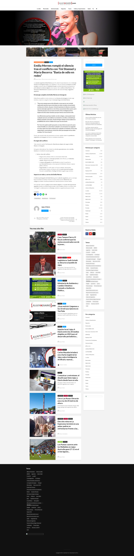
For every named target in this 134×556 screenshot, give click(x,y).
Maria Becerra (45, 198)
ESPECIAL (59, 280)
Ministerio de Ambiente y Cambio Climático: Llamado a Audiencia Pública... (68, 287)
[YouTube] (90, 233)
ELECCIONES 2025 (89, 162)
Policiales (87, 202)
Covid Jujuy (97, 254)
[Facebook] (86, 233)
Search (94, 65)
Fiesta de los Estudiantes (91, 173)
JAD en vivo (87, 179)
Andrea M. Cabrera (63, 364)
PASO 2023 (88, 199)
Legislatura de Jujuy (94, 274)
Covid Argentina (89, 254)
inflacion (92, 272)
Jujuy (87, 274)
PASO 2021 (87, 196)
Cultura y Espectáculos (79, 8)
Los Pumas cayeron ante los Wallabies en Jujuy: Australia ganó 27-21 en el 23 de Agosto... (68, 448)
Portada (46, 62)
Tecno (69, 8)
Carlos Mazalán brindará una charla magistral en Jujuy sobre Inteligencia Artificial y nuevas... (68, 356)
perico (98, 283)
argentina (88, 250)
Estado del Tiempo (90, 263)
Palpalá (87, 283)
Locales (39, 8)
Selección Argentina (90, 297)
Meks (68, 552)
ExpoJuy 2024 (88, 170)
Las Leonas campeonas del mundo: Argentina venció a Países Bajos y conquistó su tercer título (93, 134)
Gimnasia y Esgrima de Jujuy (92, 270)
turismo (88, 303)
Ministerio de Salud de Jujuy (92, 281)
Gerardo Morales (94, 268)
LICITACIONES (88, 185)
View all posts (44, 210)
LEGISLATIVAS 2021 (89, 182)
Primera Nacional (97, 286)
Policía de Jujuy (89, 286)
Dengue (99, 259)
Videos (69, 257)
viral (87, 306)
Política (87, 205)
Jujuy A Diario (38, 79)
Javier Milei (98, 272)
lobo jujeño (95, 277)
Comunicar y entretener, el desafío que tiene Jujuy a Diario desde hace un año (68, 377)
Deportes (63, 8)
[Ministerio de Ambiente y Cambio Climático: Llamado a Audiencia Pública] (42, 288)
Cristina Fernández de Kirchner (92, 256)
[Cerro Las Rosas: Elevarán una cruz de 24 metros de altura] (42, 403)
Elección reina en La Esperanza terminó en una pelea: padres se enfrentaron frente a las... (68, 425)
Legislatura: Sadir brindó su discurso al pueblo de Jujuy (68, 262)
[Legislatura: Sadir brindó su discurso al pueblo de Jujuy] (42, 265)
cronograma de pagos (91, 259)
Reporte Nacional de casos (92, 290)
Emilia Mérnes (37, 198)
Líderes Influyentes (89, 188)
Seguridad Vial (93, 294)
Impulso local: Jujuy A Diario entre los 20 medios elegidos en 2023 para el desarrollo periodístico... (68, 333)
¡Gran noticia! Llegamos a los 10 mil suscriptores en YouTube (68, 308)
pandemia (93, 283)
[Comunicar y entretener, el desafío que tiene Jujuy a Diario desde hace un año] (42, 380)
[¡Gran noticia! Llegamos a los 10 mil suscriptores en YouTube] (42, 311)
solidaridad (88, 301)
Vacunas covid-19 (95, 303)
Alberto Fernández (90, 245)
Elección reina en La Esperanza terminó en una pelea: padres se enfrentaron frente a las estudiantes (93, 123)
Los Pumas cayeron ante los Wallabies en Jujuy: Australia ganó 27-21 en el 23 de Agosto (93, 129)
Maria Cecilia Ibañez (63, 433)
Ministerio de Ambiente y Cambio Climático (93, 279)
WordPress (76, 552)
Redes (51, 62)
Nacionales (46, 8)
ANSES (95, 248)
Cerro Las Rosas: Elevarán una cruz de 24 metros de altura (68, 400)
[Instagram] (93, 233)
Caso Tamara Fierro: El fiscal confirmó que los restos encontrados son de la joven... (68, 240)
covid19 (93, 252)
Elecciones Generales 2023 (91, 165)
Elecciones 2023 (96, 261)
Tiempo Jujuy (95, 301)
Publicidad (87, 210)
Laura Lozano (62, 249)
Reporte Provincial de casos (92, 292)
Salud (89, 8)
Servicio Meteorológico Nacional (93, 299)
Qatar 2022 (88, 288)
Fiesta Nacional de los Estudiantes (93, 265)
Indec (87, 272)
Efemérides (88, 261)
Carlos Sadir (94, 250)
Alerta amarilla (89, 248)
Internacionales (55, 8)
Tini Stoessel (52, 198)
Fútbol (87, 268)
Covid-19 (88, 252)
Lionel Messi (89, 277)
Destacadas (60, 395)
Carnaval (87, 150)
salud (87, 294)
